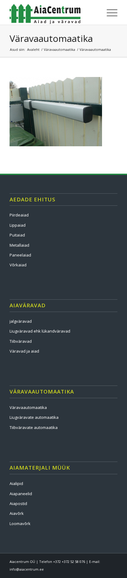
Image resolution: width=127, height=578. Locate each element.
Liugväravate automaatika (34, 417)
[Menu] (108, 12)
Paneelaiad (20, 255)
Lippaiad (18, 225)
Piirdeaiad (19, 215)
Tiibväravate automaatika (34, 427)
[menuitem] (108, 12)
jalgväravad (21, 321)
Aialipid (16, 483)
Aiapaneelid (21, 493)
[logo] (53, 12)
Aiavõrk (17, 513)
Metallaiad (19, 245)
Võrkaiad (18, 265)
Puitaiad (17, 235)
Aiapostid (18, 503)
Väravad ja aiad (24, 351)
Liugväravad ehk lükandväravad (40, 331)
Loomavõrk (20, 523)
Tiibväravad (21, 341)
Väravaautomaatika (51, 38)
